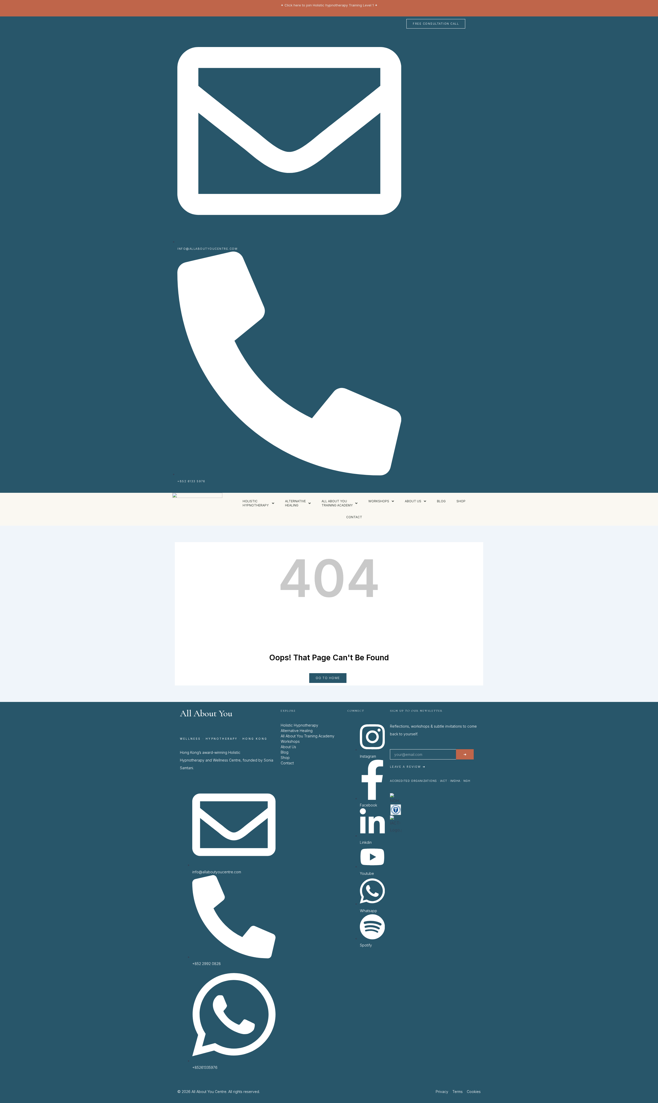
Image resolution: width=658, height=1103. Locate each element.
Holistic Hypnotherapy (299, 725)
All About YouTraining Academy (337, 503)
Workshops (378, 501)
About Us (288, 747)
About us (413, 501)
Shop (460, 501)
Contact (354, 517)
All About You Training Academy (307, 736)
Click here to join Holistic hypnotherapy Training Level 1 (329, 5)
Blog (441, 501)
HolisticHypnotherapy (256, 503)
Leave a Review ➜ (407, 766)
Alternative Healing (297, 730)
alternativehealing (295, 503)
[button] (258, 503)
